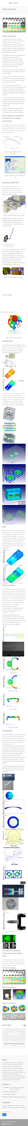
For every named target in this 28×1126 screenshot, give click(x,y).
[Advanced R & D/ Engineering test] (14, 1034)
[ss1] (14, 24)
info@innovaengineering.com (16, 1097)
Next (23, 25)
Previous (5, 25)
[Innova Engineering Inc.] (14, 3)
